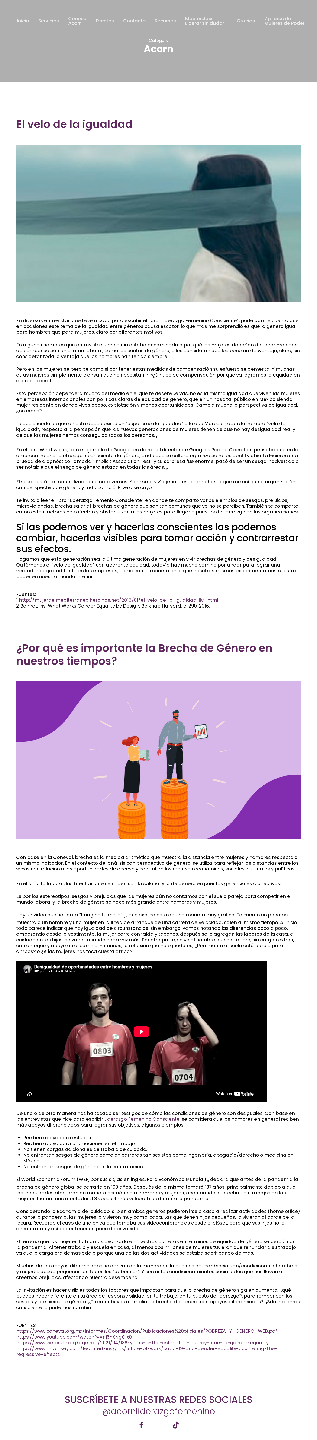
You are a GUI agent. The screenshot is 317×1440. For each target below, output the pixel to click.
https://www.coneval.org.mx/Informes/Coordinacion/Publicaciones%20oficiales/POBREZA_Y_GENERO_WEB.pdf (146, 1331)
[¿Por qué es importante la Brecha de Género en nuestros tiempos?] (158, 851)
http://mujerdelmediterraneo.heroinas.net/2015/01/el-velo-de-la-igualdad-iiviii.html (118, 600)
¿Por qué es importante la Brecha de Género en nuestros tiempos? (144, 654)
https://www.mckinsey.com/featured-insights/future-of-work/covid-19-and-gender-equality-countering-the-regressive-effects (146, 1351)
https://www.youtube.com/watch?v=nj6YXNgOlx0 (74, 1337)
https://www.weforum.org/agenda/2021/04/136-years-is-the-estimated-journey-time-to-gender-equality (142, 1342)
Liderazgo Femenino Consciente (142, 1119)
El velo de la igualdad (74, 124)
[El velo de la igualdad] (158, 314)
